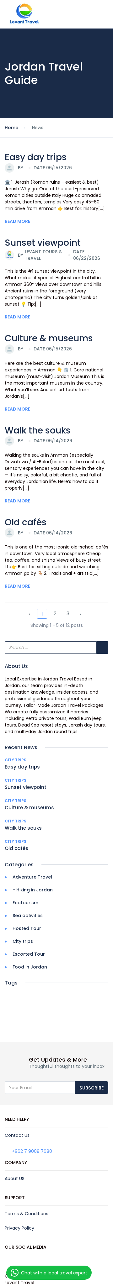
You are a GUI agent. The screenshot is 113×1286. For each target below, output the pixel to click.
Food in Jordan (30, 967)
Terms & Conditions (26, 1213)
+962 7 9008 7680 (32, 1151)
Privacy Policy (19, 1228)
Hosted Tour (27, 928)
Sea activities (28, 915)
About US (14, 1178)
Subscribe (91, 1088)
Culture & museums (49, 338)
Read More (17, 221)
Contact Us (17, 1135)
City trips (15, 760)
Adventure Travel (32, 877)
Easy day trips (36, 157)
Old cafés (25, 522)
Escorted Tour (29, 954)
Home (11, 127)
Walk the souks (38, 430)
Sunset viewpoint (43, 243)
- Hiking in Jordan (33, 890)
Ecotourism (25, 903)
